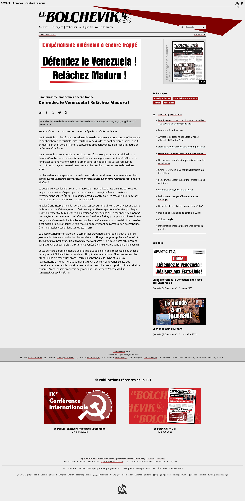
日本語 (155, 474)
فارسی (95, 475)
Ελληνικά (62, 475)
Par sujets (57, 27)
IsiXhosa (219, 475)
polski (175, 475)
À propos (17, 3)
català (36, 475)
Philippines (151, 468)
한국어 (162, 474)
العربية (24, 475)
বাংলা (30, 475)
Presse (151, 458)
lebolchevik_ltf (93, 357)
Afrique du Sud (176, 468)
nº (47, 34)
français (104, 475)
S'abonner (71, 27)
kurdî (169, 475)
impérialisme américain (185, 98)
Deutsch (53, 475)
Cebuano (44, 475)
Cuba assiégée (165, 219)
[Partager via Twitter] (53, 112)
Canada (81, 468)
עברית (112, 475)
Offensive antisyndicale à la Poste (175, 189)
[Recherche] (203, 27)
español (79, 475)
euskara (88, 475)
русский (193, 475)
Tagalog (202, 475)
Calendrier (160, 458)
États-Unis (162, 468)
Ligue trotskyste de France (98, 27)
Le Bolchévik (119, 351)
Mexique (140, 468)
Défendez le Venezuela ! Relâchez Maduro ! (73, 121)
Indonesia (139, 475)
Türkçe (211, 475)
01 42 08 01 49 (35, 357)
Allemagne (92, 468)
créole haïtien (127, 475)
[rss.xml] (130, 351)
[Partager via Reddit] (59, 112)
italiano (148, 475)
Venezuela (168, 102)
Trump (157, 102)
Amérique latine (162, 98)
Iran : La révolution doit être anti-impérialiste (181, 146)
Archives (43, 27)
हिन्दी (118, 475)
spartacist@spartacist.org (112, 461)
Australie (72, 468)
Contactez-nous (35, 3)
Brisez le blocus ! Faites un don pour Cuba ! (180, 206)
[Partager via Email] (40, 112)
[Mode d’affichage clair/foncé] (242, 3)
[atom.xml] (127, 351)
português (184, 475)
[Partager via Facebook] (46, 112)
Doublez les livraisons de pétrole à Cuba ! (179, 212)
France (102, 468)
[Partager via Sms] (65, 112)
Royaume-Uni (114, 468)
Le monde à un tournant (170, 130)
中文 (226, 474)
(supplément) (114, 121)
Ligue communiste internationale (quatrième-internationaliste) (112, 458)
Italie (132, 468)
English (71, 475)
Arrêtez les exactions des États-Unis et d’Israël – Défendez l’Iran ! (178, 138)
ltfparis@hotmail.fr (65, 357)
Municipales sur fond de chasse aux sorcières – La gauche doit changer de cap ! (182, 122)
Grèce (124, 468)
